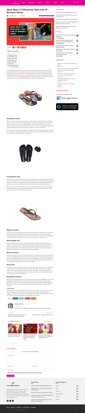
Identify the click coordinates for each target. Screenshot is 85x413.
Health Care (58, 391)
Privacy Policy (26, 407)
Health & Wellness (59, 393)
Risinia (58, 63)
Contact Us (19, 407)
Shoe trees (11, 63)
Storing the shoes (12, 55)
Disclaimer (33, 407)
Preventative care (12, 56)
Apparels (41, 324)
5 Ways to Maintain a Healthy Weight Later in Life (66, 12)
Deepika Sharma (60, 68)
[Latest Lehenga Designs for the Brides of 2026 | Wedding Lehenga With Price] (46, 328)
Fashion (55, 2)
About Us (13, 407)
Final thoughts (15, 66)
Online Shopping (42, 15)
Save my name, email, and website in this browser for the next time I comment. (25, 372)
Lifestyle (52, 15)
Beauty (40, 2)
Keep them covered (13, 65)
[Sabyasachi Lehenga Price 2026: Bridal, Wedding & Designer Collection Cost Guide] (30, 328)
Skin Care (57, 396)
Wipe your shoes (12, 58)
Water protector (12, 62)
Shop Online (31, 2)
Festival (47, 2)
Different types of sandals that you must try (42, 314)
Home (8, 407)
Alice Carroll (59, 83)
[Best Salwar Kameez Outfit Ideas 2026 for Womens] (15, 328)
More (62, 2)
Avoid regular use (12, 60)
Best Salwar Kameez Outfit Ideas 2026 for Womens (67, 19)
